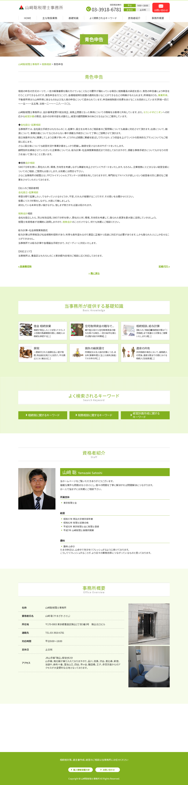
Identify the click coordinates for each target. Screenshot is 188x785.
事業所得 (162, 95)
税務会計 (23, 213)
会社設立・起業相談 (31, 124)
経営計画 (29, 116)
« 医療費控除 (25, 266)
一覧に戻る (94, 273)
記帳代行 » (164, 266)
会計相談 (30, 162)
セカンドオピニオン (153, 112)
